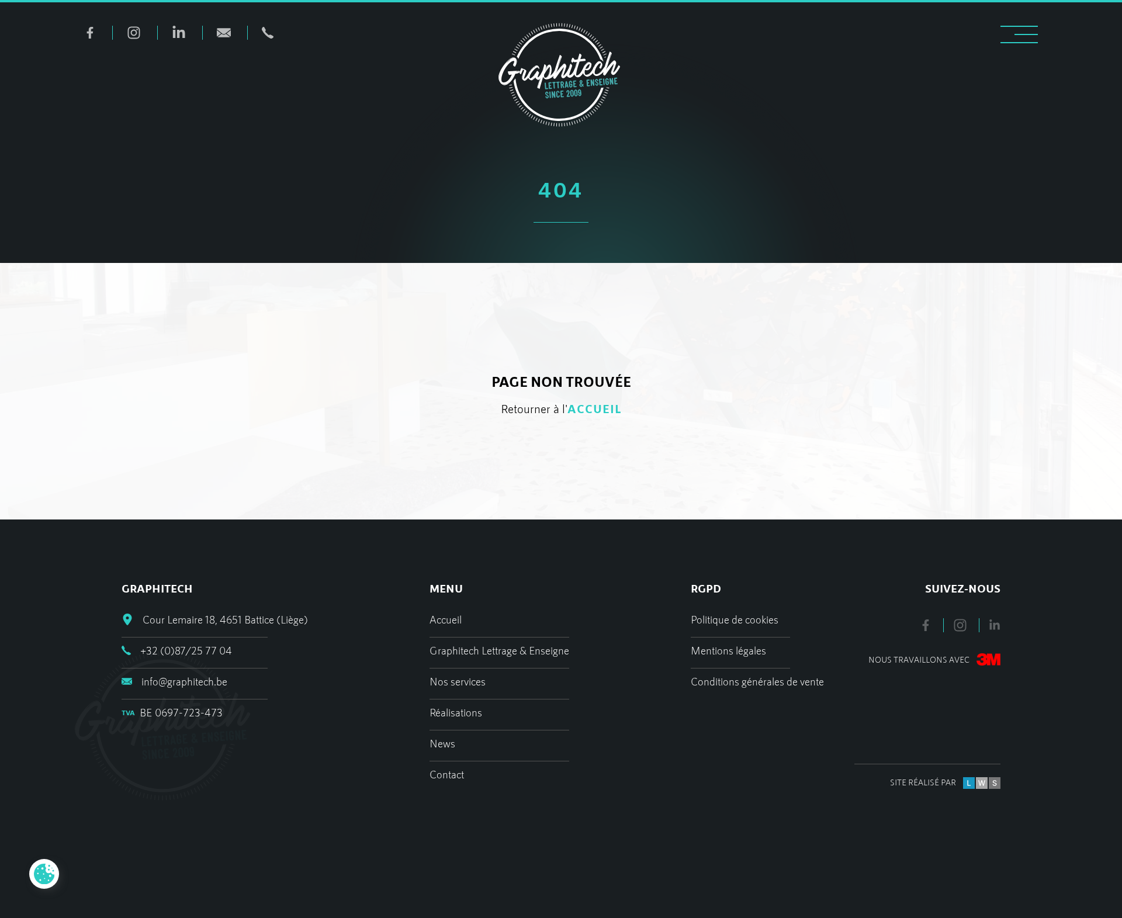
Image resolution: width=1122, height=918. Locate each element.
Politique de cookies (734, 619)
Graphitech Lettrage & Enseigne (499, 650)
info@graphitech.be (184, 681)
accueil (594, 408)
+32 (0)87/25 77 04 (186, 650)
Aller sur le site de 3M (912, 660)
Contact (447, 774)
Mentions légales (728, 650)
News (442, 743)
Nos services (458, 681)
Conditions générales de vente (757, 681)
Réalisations (456, 712)
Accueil (446, 619)
